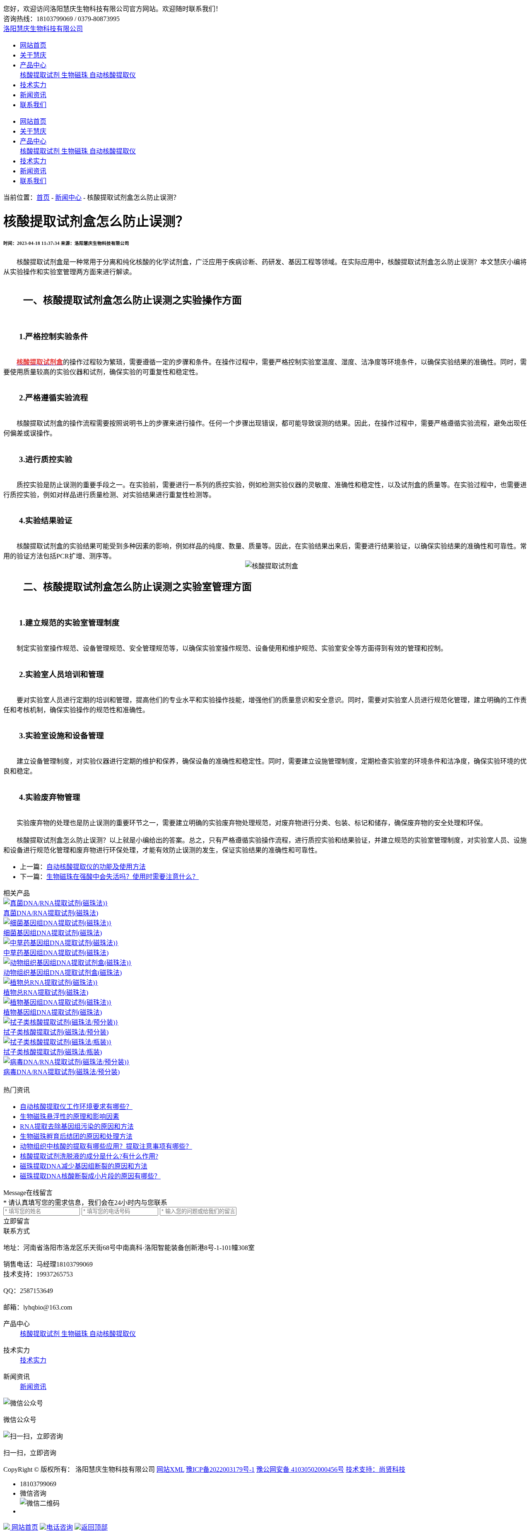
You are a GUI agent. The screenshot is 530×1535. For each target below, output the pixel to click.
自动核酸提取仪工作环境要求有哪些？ (76, 1106)
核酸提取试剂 (40, 75)
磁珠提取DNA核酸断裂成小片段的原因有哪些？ (90, 1176)
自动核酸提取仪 (112, 75)
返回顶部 (94, 1527)
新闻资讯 (33, 94)
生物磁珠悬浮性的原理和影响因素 (69, 1116)
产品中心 (33, 65)
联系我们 (33, 104)
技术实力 (33, 85)
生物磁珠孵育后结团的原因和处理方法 (76, 1136)
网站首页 (33, 45)
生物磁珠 (75, 75)
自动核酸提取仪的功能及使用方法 (96, 866)
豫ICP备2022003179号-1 (220, 1469)
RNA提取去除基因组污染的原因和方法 (77, 1126)
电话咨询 (59, 1527)
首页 (43, 197)
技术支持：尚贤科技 (375, 1469)
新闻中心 (68, 197)
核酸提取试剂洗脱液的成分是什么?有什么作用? (89, 1156)
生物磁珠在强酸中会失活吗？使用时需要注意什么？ (122, 876)
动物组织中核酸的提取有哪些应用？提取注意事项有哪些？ (106, 1146)
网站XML (170, 1469)
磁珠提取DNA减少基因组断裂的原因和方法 (83, 1166)
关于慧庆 (33, 55)
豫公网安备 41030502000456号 (300, 1469)
